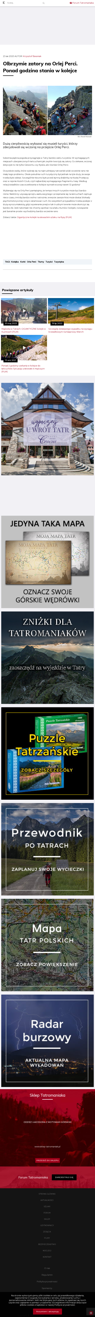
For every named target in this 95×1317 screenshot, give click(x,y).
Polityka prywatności (47, 1281)
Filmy (47, 1238)
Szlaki (47, 1206)
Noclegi (47, 1251)
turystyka (59, 262)
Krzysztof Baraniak (32, 56)
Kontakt (47, 1257)
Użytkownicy (47, 1225)
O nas (47, 1268)
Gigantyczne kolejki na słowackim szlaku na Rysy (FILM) (44, 217)
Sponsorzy (47, 1288)
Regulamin (47, 1275)
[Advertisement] (47, 25)
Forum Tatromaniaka (83, 3)
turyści (49, 262)
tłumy (41, 262)
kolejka (15, 262)
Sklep (47, 1219)
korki (22, 262)
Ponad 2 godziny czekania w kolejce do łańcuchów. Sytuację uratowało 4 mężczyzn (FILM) (23, 369)
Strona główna (47, 1194)
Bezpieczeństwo (47, 1244)
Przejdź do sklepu (47, 1160)
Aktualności (47, 1200)
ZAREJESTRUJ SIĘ (64, 1177)
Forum (47, 1213)
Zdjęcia (47, 1232)
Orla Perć (31, 262)
